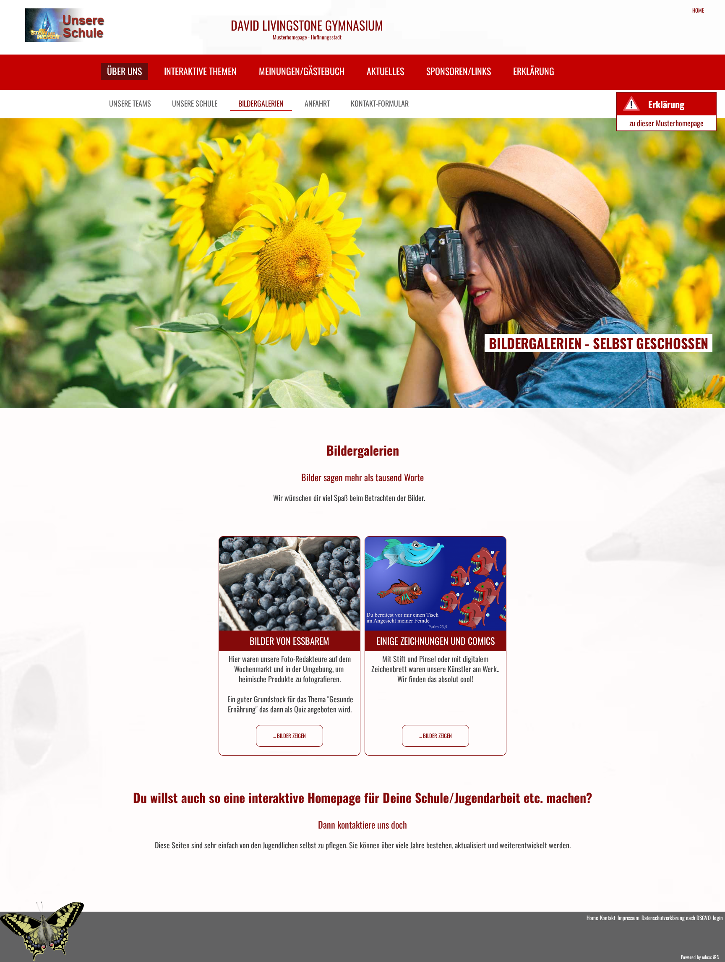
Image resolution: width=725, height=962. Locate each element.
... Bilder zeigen (289, 735)
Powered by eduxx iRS (700, 957)
